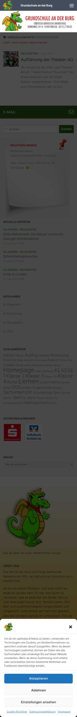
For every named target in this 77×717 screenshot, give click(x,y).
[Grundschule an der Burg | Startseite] (27, 5)
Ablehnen (38, 690)
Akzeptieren (38, 678)
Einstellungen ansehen (38, 702)
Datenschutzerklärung (42, 711)
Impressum (64, 711)
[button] (70, 627)
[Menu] (71, 5)
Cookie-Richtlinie (17, 711)
